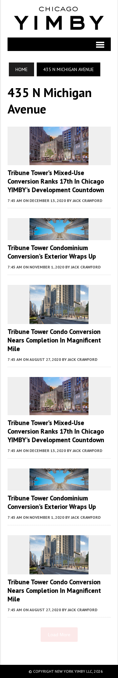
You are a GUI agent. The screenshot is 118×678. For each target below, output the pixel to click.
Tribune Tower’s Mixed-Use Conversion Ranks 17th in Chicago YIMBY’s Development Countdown (56, 181)
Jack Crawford (87, 200)
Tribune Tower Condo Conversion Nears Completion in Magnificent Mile (54, 340)
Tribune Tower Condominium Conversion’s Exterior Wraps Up (52, 252)
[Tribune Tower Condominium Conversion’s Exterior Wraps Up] (59, 236)
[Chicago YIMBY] (59, 18)
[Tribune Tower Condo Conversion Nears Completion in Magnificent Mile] (59, 319)
